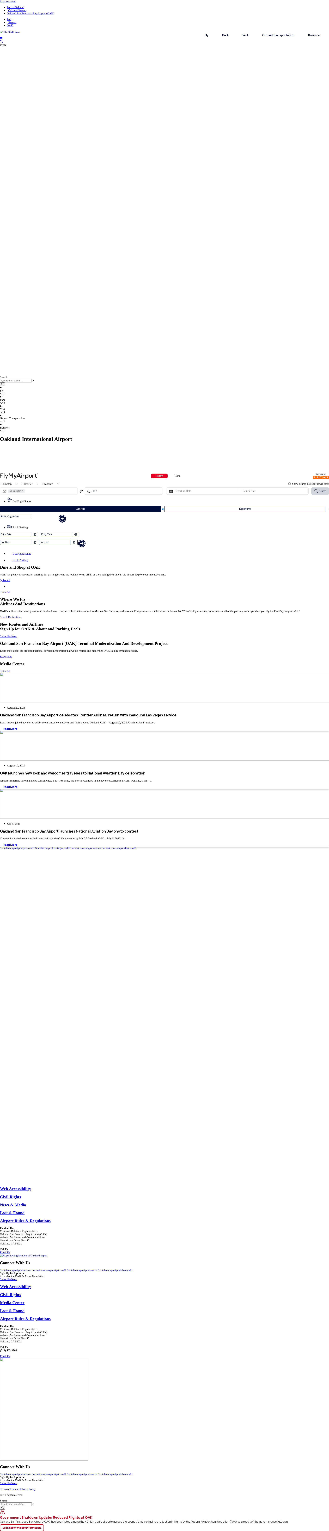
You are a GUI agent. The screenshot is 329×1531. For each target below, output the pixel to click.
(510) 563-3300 (17, 1249)
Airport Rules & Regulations (25, 1221)
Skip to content (8, 1)
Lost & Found (12, 1213)
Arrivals (80, 508)
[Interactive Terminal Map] (1, 41)
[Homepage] (10, 31)
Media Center (12, 1302)
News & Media (13, 1205)
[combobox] (16, 1504)
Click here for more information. (21, 1527)
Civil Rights (10, 1197)
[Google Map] (23, 1255)
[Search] (2, 1508)
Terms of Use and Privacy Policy (18, 1489)
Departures (245, 508)
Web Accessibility (15, 1189)
